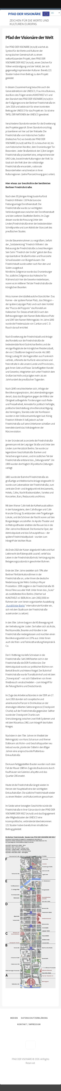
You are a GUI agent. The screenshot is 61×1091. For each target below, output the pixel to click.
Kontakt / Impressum (29, 1024)
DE (52, 12)
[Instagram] (49, 1030)
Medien (14, 1017)
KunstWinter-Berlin (16, 605)
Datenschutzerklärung (34, 1017)
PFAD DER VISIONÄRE (24, 14)
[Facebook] (40, 1030)
